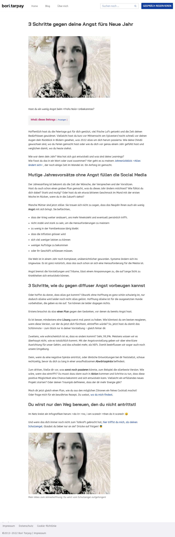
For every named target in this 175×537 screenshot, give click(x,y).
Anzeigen (62, 120)
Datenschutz (26, 525)
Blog (47, 6)
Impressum (9, 525)
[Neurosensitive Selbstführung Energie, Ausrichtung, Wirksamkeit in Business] (13, 5)
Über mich (63, 6)
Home (34, 6)
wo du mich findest (101, 394)
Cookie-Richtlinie (46, 525)
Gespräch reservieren (157, 5)
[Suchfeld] (135, 6)
